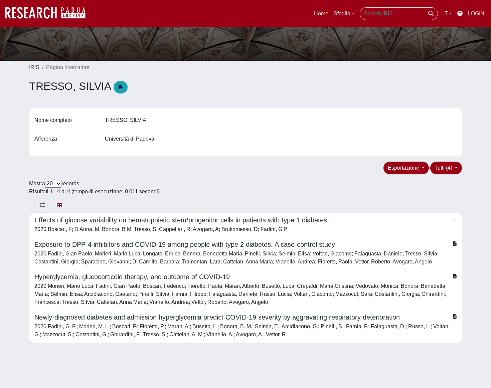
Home (321, 13)
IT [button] (445, 13)
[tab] (42, 205)
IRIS (34, 67)
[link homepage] (48, 13)
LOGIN (476, 13)
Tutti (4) (444, 168)
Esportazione (404, 168)
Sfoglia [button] (342, 13)
